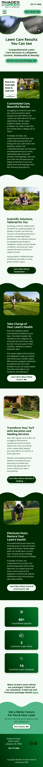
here (35, 692)
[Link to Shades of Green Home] (10, 4)
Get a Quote (30, 12)
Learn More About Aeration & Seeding (21, 479)
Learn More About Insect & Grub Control (21, 587)
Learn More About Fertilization (21, 270)
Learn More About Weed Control (21, 378)
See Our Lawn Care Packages (19, 60)
